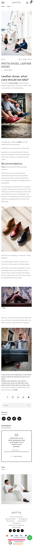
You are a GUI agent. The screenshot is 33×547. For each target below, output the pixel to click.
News (9, 6)
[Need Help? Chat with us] (29, 537)
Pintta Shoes (8, 70)
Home (3, 6)
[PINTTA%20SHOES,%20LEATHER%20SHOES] (13, 397)
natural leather (13, 83)
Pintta (3, 167)
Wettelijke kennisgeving (16, 525)
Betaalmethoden (11, 519)
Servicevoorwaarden (16, 516)
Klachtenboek (16, 527)
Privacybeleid (22, 521)
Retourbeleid (11, 521)
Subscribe (17, 456)
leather (19, 142)
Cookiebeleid (16, 523)
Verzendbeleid (23, 519)
